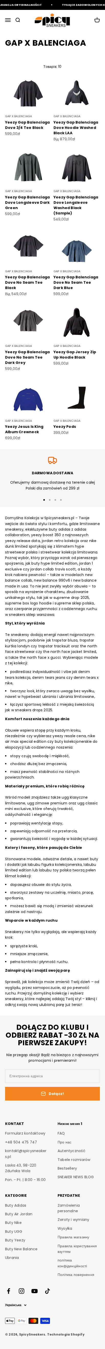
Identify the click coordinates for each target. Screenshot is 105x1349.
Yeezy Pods (65, 426)
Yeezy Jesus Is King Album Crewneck (24, 429)
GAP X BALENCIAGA (18, 116)
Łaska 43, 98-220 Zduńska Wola (20, 1168)
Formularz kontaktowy (25, 1133)
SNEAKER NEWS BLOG (76, 1176)
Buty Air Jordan (18, 1214)
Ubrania (12, 1257)
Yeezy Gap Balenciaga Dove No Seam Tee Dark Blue (76, 282)
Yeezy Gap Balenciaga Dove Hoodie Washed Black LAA (76, 128)
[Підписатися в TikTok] (47, 1291)
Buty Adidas (15, 1205)
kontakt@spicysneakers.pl (25, 1153)
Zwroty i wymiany (73, 1219)
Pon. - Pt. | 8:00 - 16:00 (25, 1179)
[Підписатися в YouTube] (34, 1291)
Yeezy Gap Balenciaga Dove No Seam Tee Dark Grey (27, 357)
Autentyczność (71, 1150)
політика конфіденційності (72, 1263)
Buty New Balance (21, 1249)
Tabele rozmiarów (74, 1159)
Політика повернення (76, 1274)
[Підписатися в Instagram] (21, 1291)
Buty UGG (13, 1231)
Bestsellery (67, 1168)
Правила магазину (73, 1237)
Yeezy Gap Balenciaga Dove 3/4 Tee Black (27, 125)
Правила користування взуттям (77, 1248)
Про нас (64, 1142)
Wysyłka (65, 1228)
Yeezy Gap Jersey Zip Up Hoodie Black (75, 354)
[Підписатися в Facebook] (8, 1291)
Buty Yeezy (15, 1240)
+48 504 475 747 (21, 1142)
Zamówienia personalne (69, 1208)
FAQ (61, 1133)
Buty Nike (13, 1222)
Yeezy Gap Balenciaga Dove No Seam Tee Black (27, 282)
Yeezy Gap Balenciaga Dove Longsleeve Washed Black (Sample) (76, 205)
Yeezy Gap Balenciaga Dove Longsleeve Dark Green (27, 202)
